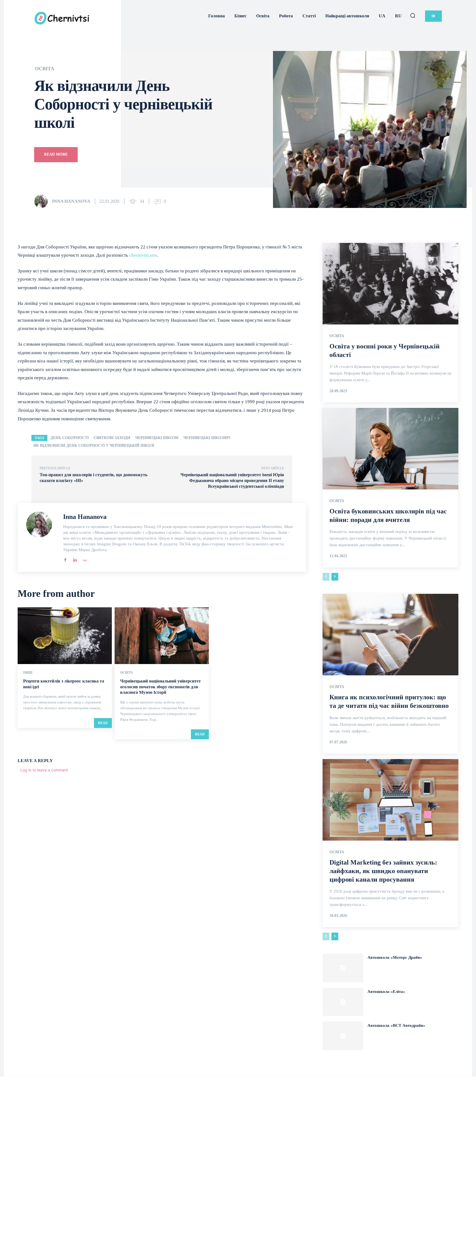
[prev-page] (326, 577)
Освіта (44, 68)
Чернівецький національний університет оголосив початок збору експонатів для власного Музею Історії (160, 687)
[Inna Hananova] (42, 201)
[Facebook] (65, 559)
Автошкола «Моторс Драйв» (394, 957)
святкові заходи (112, 438)
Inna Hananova (71, 201)
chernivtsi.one (143, 255)
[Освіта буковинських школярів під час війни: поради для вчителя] (390, 448)
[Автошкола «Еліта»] (343, 1002)
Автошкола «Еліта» (386, 991)
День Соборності (69, 438)
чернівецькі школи (156, 438)
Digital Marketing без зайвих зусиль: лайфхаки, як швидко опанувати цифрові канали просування (383, 871)
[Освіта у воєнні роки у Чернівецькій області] (390, 283)
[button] (413, 15)
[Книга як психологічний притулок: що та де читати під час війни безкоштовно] (390, 634)
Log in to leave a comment (44, 770)
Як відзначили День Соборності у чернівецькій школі (93, 445)
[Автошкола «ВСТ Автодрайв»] (343, 1036)
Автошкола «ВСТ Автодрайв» (396, 1025)
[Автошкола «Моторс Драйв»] (343, 968)
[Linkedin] (75, 559)
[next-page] (334, 577)
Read (103, 723)
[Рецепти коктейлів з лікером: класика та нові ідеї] (65, 635)
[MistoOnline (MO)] (84, 559)
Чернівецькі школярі (206, 438)
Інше (28, 672)
